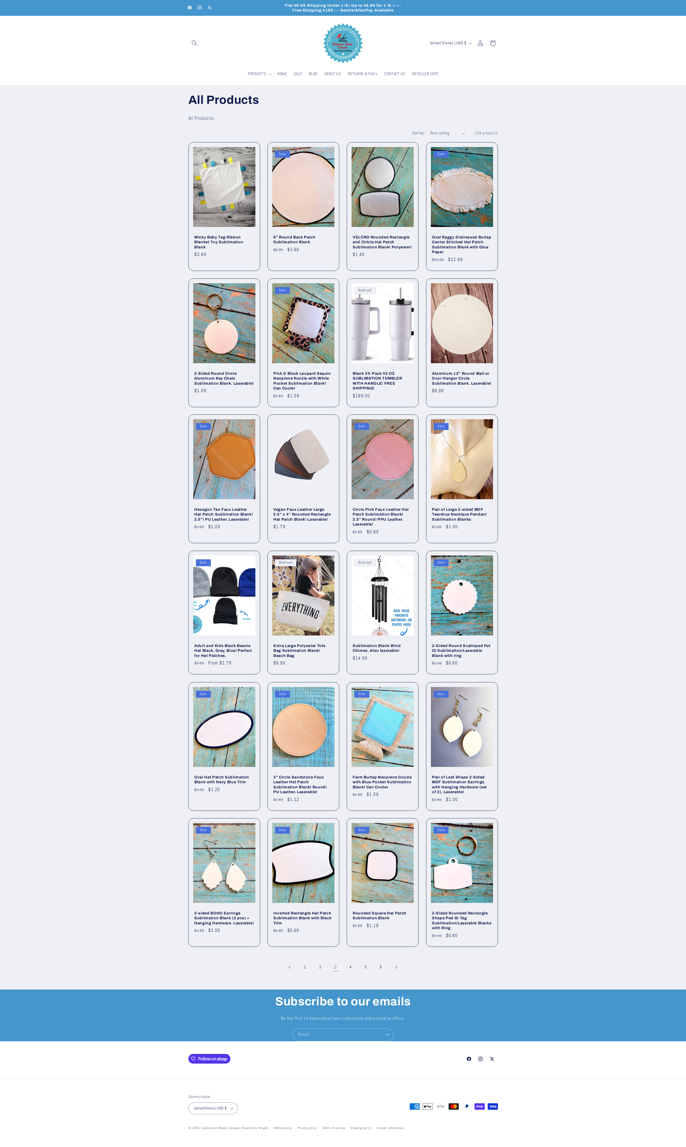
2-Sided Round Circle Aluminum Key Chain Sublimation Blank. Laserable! (224, 378)
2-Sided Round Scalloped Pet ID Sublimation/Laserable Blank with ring (461, 651)
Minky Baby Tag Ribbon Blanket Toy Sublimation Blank (218, 242)
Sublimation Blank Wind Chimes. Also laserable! (377, 648)
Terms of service (333, 1128)
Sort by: (418, 133)
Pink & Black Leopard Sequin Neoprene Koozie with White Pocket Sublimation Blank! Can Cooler (302, 380)
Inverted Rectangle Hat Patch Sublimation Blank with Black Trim (302, 918)
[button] (194, 43)
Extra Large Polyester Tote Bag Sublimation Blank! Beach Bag (299, 651)
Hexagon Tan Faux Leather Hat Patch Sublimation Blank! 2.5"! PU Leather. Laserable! (223, 514)
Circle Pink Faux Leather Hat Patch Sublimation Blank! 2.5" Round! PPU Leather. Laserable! (381, 516)
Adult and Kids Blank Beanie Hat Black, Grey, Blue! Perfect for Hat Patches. (223, 651)
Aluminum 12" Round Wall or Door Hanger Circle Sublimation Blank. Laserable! (461, 378)
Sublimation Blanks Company (221, 1128)
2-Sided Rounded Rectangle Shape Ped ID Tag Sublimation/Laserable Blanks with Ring (461, 920)
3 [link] (335, 967)
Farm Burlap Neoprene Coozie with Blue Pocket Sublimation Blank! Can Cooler (382, 782)
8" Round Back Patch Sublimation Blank (294, 239)
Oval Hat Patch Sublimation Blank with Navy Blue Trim (221, 779)
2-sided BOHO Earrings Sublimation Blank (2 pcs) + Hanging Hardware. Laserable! (224, 918)
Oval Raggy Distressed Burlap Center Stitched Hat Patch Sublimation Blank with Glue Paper (461, 244)
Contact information (390, 1128)
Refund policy (283, 1128)
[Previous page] (290, 967)
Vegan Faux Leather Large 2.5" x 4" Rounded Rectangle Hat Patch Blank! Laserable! (302, 514)
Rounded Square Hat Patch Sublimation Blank (380, 915)
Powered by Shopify (255, 1128)
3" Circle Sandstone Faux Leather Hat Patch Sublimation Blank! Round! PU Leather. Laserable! (300, 784)
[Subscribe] (387, 1034)
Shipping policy (361, 1128)
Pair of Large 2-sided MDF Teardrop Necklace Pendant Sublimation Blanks (459, 514)
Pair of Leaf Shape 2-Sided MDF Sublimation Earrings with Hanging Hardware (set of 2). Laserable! (459, 784)
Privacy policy (306, 1128)
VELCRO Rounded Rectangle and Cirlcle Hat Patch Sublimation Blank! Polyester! (382, 242)
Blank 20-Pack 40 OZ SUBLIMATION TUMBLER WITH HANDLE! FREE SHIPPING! (377, 380)
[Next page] (396, 967)
